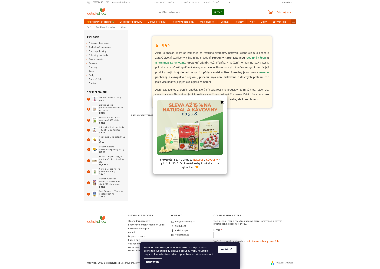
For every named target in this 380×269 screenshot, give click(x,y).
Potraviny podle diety (100, 55)
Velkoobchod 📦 (136, 243)
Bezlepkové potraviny (100, 47)
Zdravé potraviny (97, 51)
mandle (264, 72)
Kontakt (132, 232)
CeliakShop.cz (182, 230)
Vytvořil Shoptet (284, 262)
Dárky (92, 75)
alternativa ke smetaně (170, 62)
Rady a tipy (134, 239)
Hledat (218, 12)
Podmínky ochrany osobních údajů (200, 2)
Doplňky (93, 63)
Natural (198, 160)
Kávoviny (212, 160)
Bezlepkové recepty (138, 228)
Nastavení (153, 261)
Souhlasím (227, 249)
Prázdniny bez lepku (99, 43)
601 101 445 (180, 225)
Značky (92, 83)
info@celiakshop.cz (185, 221)
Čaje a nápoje (96, 59)
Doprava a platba (137, 236)
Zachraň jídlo (95, 79)
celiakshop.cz (182, 234)
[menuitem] (100, 21)
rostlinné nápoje (256, 57)
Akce (91, 71)
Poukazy (93, 67)
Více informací (204, 254)
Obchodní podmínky (165, 2)
